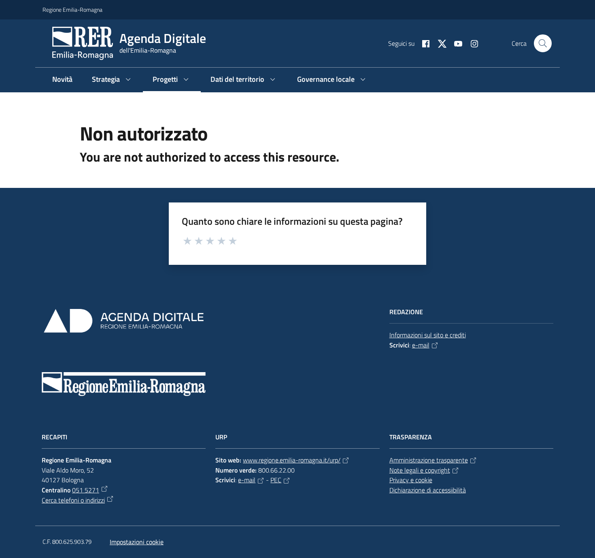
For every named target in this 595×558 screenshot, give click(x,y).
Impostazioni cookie (137, 542)
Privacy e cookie (410, 480)
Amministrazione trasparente (428, 460)
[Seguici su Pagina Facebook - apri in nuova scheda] (422, 43)
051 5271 (85, 490)
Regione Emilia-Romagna (72, 9)
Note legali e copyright (419, 470)
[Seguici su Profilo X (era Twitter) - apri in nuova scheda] (439, 43)
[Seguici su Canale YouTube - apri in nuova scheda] (455, 43)
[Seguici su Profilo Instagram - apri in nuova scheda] (471, 43)
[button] (542, 43)
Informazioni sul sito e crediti (427, 335)
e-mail (420, 345)
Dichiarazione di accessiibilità (427, 490)
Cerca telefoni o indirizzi (73, 500)
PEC (275, 480)
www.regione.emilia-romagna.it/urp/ (291, 460)
